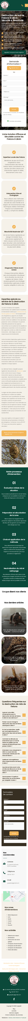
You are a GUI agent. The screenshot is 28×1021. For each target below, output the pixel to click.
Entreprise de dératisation (15, 948)
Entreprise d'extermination (15, 943)
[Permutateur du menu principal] (26, 5)
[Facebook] (14, 999)
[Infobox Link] (10, 864)
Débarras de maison (13, 935)
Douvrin (10, 925)
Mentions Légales (14, 1013)
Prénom (6, 75)
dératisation (20, 371)
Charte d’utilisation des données (14, 1015)
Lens (9, 917)
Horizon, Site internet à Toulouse (17, 1018)
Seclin (9, 919)
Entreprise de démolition (14, 946)
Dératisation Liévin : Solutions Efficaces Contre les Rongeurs (14, 963)
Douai (9, 923)
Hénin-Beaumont (12, 915)
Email (5, 86)
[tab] (14, 715)
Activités (14, 1011)
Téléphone (6, 91)
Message (6, 97)
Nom (5, 81)
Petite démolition (12, 950)
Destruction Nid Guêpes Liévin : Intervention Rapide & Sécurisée (14, 969)
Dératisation (11, 937)
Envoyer (14, 109)
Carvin (9, 921)
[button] (22, 5)
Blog (14, 1009)
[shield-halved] (8, 121)
